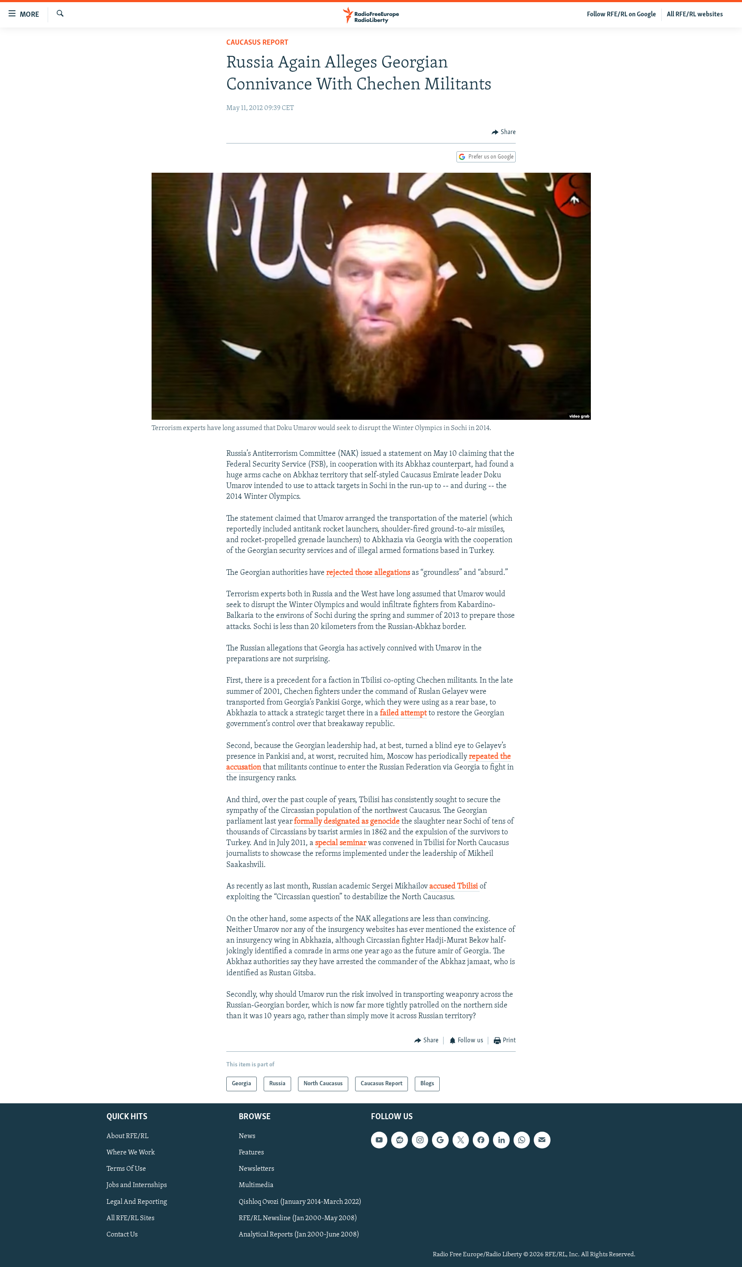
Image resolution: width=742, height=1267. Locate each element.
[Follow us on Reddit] (399, 1140)
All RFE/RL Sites (130, 1218)
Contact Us (122, 1234)
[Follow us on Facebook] (481, 1140)
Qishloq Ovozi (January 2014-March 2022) (300, 1202)
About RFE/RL (127, 1136)
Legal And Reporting (136, 1202)
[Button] (504, 132)
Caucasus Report (257, 43)
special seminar (341, 843)
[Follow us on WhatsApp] (522, 1140)
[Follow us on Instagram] (420, 1140)
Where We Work (130, 1152)
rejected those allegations (368, 573)
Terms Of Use (126, 1169)
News (247, 1136)
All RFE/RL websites (695, 14)
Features (251, 1152)
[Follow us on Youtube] (379, 1140)
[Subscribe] (542, 1140)
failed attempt (403, 713)
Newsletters (256, 1169)
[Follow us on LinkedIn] (501, 1140)
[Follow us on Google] (440, 1140)
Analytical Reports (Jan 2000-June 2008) (299, 1234)
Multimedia (256, 1185)
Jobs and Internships (136, 1185)
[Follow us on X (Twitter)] (461, 1140)
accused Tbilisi (454, 887)
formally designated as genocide (347, 822)
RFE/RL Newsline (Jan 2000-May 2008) (298, 1218)
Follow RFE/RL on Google (621, 14)
